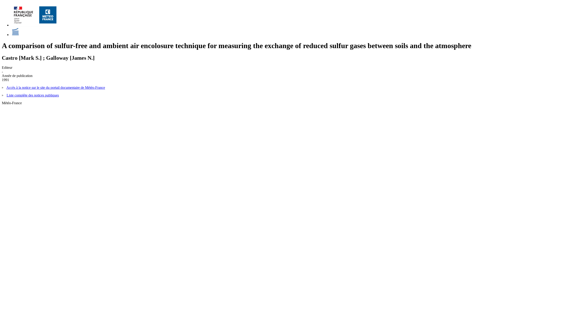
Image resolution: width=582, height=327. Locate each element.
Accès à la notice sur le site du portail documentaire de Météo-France (55, 87)
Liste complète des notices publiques (33, 95)
